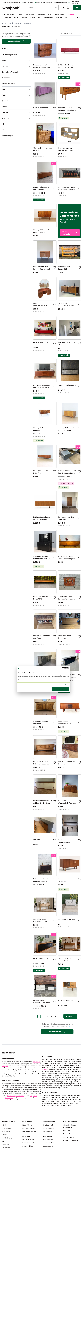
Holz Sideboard (48, 1125)
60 (61, 1016)
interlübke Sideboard (29, 1131)
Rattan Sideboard (48, 1128)
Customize (42, 688)
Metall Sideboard (48, 1131)
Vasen (35, 1096)
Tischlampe (9, 1098)
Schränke (18, 23)
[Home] (11, 7)
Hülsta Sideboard (27, 1125)
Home (4, 23)
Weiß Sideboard (48, 1140)
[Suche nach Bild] (56, 7)
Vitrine (4, 1141)
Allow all (61, 688)
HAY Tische (67, 1131)
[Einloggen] (68, 7)
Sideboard (27, 23)
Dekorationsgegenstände (15, 1096)
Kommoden (5, 1144)
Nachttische (6, 1131)
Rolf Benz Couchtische (70, 1140)
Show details (64, 684)
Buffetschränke (7, 1138)
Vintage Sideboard (28, 1140)
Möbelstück (36, 1062)
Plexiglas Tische (68, 1134)
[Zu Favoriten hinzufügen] (54, 66)
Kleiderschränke (7, 1128)
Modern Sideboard (28, 1146)
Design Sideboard (28, 1143)
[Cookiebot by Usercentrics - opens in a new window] (63, 668)
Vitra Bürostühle (68, 1137)
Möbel (11, 23)
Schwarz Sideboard (49, 1143)
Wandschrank (6, 1148)
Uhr (31, 1096)
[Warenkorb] (64, 7)
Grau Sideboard (48, 1146)
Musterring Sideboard (29, 1128)
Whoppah (5, 1066)
